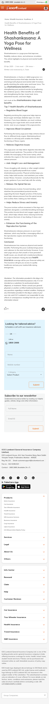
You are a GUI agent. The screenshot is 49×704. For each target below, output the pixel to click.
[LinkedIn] (33, 478)
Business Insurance (10, 520)
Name (10, 354)
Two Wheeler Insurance (12, 507)
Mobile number (14, 365)
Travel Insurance (9, 514)
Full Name (12, 408)
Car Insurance (8, 504)
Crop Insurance (9, 523)
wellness (28, 19)
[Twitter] (18, 478)
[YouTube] (25, 478)
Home (7, 19)
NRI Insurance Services (11, 517)
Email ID (11, 418)
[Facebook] (3, 478)
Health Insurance (17, 19)
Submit (36, 385)
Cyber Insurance (9, 527)
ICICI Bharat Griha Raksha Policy (14, 530)
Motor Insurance (9, 501)
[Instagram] (10, 478)
